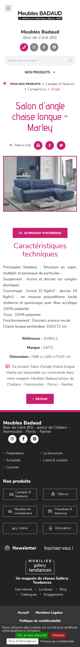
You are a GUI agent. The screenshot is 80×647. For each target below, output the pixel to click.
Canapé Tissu (37, 89)
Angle (55, 89)
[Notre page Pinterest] (54, 47)
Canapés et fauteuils (60, 84)
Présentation (15, 453)
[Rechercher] (71, 61)
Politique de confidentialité (40, 621)
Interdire (58, 635)
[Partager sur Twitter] (61, 145)
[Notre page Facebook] (44, 47)
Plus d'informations (22, 641)
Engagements (53, 594)
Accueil (23, 612)
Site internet (23, 589)
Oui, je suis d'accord (31, 635)
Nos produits (37, 72)
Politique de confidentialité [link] (57, 641)
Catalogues (29, 594)
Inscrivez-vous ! (58, 548)
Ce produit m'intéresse (42, 233)
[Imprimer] (38, 145)
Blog (63, 589)
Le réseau (46, 589)
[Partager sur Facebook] (49, 145)
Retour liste (23, 145)
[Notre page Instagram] (34, 47)
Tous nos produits (25, 84)
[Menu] (8, 8)
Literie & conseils (55, 460)
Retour (41, 399)
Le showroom (53, 453)
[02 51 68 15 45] (24, 47)
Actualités (13, 460)
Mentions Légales (49, 612)
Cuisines (12, 467)
